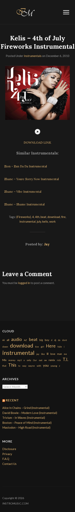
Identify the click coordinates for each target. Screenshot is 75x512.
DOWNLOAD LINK (37, 142)
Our (35, 360)
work (52, 221)
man (59, 353)
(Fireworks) (23, 217)
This (12, 365)
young (54, 365)
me (65, 354)
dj (55, 340)
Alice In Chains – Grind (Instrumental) (25, 407)
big (41, 340)
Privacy (7, 454)
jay (37, 354)
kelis (45, 221)
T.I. (65, 359)
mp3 (19, 360)
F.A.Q (5, 458)
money (11, 360)
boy (47, 340)
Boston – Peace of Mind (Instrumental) (27, 422)
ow (45, 360)
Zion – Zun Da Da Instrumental (25, 166)
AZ (25, 340)
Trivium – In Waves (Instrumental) (23, 417)
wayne (31, 366)
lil (47, 353)
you (46, 365)
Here (51, 345)
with (39, 366)
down (5, 346)
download (54, 217)
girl (42, 346)
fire (63, 217)
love (52, 353)
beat (43, 217)
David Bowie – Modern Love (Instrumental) (29, 413)
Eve (37, 346)
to (19, 366)
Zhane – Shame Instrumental (24, 204)
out (40, 360)
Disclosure (9, 449)
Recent (12, 400)
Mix (4, 360)
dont (64, 340)
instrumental (27, 221)
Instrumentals (33, 56)
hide (60, 346)
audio (16, 339)
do (59, 340)
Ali (3, 340)
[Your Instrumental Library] (25, 11)
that (4, 365)
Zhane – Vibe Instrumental (22, 191)
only (29, 360)
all (8, 340)
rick (59, 360)
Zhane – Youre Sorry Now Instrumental (31, 179)
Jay (47, 244)
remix (52, 360)
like (43, 354)
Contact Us (9, 463)
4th (37, 217)
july (39, 221)
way (24, 365)
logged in (24, 283)
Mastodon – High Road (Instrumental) (26, 427)
